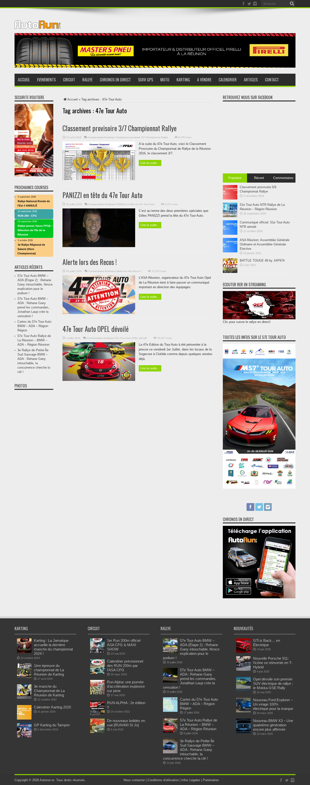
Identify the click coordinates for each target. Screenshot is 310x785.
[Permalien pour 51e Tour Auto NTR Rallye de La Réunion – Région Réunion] (230, 216)
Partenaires (211, 780)
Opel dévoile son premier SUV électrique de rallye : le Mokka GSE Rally (273, 683)
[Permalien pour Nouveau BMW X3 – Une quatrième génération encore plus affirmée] (243, 732)
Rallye (87, 80)
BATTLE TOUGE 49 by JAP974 (262, 260)
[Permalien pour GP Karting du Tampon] (24, 736)
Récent (259, 178)
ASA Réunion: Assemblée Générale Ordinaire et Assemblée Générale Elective (264, 244)
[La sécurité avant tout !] (155, 66)
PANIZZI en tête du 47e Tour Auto (102, 195)
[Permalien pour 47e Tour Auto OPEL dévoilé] (98, 380)
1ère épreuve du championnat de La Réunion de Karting (49, 670)
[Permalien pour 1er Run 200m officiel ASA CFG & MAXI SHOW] (97, 652)
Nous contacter (134, 780)
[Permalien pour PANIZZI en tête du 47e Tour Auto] (98, 246)
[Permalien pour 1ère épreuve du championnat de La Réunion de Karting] (24, 677)
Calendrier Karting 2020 (52, 707)
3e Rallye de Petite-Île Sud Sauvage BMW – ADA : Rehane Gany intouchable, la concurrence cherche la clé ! (188, 749)
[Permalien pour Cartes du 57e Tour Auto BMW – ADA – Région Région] (170, 711)
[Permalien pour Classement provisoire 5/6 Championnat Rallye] (230, 198)
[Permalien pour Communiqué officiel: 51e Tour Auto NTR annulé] (230, 234)
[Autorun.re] (38, 25)
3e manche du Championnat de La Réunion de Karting (49, 690)
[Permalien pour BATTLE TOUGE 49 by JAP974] (230, 272)
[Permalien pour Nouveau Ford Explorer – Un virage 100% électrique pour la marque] (243, 711)
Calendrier (228, 80)
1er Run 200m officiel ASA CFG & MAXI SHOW (123, 644)
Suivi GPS (145, 80)
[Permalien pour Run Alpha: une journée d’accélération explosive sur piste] (97, 693)
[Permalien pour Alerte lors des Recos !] (98, 313)
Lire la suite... (150, 163)
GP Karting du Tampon (52, 725)
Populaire (234, 178)
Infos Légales (190, 780)
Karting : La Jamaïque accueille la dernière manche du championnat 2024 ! (53, 647)
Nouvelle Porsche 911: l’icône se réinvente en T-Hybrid (272, 662)
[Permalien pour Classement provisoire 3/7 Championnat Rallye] (98, 179)
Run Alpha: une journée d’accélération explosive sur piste (126, 686)
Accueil (24, 80)
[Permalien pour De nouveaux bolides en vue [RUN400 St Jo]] (97, 732)
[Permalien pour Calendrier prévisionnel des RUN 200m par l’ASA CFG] (97, 672)
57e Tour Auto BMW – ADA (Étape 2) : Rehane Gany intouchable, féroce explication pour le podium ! (35, 284)
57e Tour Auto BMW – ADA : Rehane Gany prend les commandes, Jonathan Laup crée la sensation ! (33, 307)
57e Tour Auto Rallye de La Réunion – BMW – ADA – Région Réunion (34, 340)
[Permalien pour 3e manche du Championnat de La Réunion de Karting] (24, 697)
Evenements (46, 80)
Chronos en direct (115, 80)
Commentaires (283, 178)
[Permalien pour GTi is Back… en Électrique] (243, 652)
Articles (251, 80)
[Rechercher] (291, 3)
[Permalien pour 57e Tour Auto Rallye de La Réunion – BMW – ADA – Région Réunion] (170, 731)
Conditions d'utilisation (163, 780)
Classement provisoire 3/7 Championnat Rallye (119, 128)
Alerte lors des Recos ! (89, 262)
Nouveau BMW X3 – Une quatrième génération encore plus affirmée (273, 725)
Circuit (69, 80)
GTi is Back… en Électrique (266, 642)
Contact (272, 80)
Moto (164, 80)
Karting (183, 80)
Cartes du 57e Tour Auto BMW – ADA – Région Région (34, 326)
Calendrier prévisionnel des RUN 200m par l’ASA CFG (125, 665)
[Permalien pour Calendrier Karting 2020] (24, 718)
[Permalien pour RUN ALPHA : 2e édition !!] (97, 714)
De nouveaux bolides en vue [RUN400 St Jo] (126, 723)
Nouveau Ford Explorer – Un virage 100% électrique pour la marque (273, 704)
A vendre (204, 80)
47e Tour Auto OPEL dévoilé (95, 329)
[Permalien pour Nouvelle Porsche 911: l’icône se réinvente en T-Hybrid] (243, 669)
